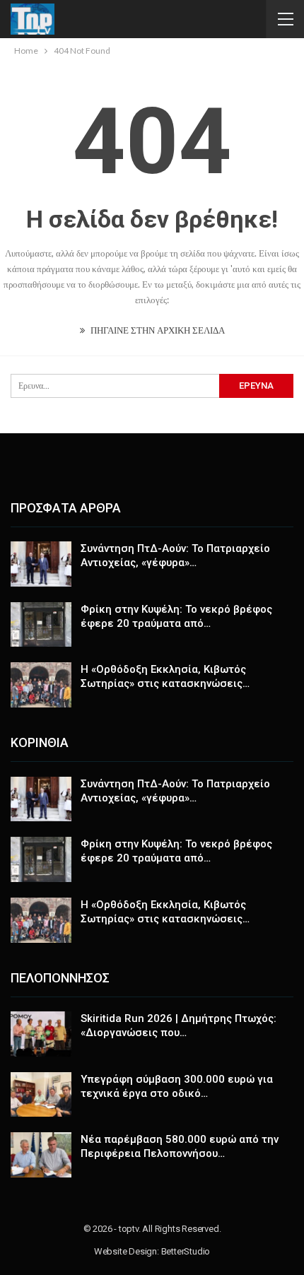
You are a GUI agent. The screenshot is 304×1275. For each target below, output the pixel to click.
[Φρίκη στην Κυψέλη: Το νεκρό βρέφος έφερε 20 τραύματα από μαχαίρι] (41, 624)
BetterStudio (186, 1251)
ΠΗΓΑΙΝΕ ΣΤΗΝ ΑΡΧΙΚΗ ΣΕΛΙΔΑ (156, 330)
